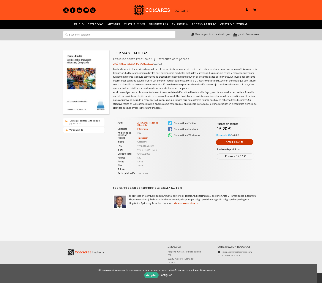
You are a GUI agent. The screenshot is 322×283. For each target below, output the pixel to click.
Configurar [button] (166, 275)
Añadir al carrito (234, 142)
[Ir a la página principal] (162, 9)
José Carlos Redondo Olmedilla (133, 64)
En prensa (180, 24)
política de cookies (205, 270)
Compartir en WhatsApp (186, 135)
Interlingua (142, 129)
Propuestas (158, 24)
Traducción (142, 138)
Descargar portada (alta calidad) (85, 122)
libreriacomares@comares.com (237, 252)
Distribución (135, 24)
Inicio (79, 24)
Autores (114, 24)
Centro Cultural (234, 24)
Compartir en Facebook (185, 129)
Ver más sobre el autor (186, 203)
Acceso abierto (204, 24)
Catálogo (95, 24)
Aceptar (151, 275)
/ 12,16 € (235, 156)
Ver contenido (76, 130)
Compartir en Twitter (184, 123)
